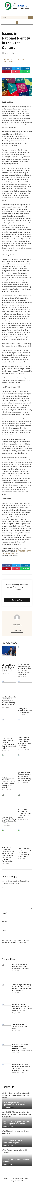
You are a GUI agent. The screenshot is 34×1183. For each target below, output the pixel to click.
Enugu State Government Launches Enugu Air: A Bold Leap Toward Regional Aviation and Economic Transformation (8, 854)
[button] (17, 22)
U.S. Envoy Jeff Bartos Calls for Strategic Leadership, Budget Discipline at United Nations (9, 743)
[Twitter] (17, 13)
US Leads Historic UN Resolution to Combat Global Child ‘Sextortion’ (8, 668)
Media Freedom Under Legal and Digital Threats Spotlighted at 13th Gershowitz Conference (24, 742)
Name (4, 913)
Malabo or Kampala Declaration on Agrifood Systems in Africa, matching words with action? (8, 701)
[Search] (30, 17)
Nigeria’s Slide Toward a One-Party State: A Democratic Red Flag (9, 820)
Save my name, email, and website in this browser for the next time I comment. (16, 941)
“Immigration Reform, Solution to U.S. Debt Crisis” (25, 710)
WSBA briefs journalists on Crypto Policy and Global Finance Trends (24, 813)
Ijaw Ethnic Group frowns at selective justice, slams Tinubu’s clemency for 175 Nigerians (24, 776)
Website (4, 930)
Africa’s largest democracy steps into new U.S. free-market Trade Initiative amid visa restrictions (24, 669)
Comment (5, 888)
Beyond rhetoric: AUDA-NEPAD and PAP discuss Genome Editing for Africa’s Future (25, 852)
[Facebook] (12, 13)
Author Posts (17, 630)
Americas (7, 59)
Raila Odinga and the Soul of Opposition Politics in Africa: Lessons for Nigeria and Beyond (8, 783)
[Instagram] (14, 13)
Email (4, 921)
